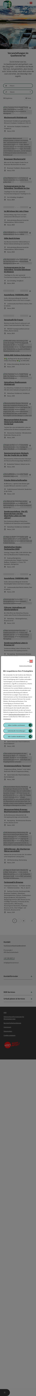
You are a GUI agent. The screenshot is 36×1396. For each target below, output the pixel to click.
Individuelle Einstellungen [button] (16, 731)
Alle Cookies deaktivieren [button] (16, 736)
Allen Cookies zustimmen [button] (16, 725)
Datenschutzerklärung (25, 666)
